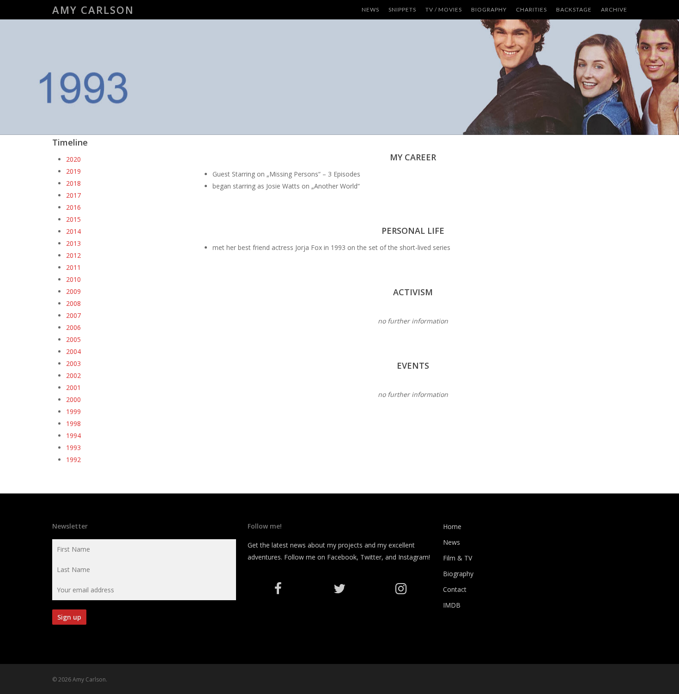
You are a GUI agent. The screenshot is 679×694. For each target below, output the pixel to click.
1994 (73, 435)
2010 (73, 279)
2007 (73, 315)
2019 (73, 171)
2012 (73, 255)
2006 (73, 327)
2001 (73, 387)
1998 (73, 423)
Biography (458, 573)
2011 (73, 267)
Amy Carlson (93, 10)
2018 (73, 183)
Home (452, 526)
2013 (73, 243)
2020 (73, 159)
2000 (73, 399)
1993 (73, 447)
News (451, 542)
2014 (73, 231)
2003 (73, 363)
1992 (73, 459)
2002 (73, 375)
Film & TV (457, 558)
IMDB (452, 605)
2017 (73, 195)
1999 (73, 411)
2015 (73, 219)
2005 (73, 339)
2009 (73, 291)
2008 (73, 303)
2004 (73, 351)
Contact (455, 589)
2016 (73, 207)
